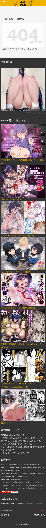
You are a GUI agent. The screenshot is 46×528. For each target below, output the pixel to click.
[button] (41, 381)
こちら (36, 503)
